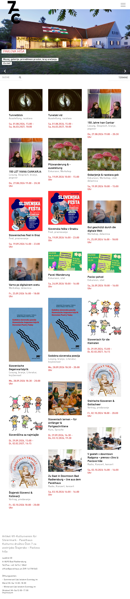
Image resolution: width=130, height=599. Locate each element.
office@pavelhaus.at (12, 569)
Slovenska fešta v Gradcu (63, 229)
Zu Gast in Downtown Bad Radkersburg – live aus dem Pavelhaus (64, 480)
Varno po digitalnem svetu (24, 285)
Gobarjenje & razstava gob (103, 175)
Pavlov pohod (95, 277)
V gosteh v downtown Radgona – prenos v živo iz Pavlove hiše (103, 458)
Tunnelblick (16, 115)
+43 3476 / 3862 (19, 565)
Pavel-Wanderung (59, 275)
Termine (123, 77)
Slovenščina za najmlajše (24, 435)
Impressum (7, 593)
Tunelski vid (55, 115)
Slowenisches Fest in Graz (24, 235)
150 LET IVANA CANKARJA (25, 171)
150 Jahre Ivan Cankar (101, 122)
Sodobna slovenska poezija (64, 356)
